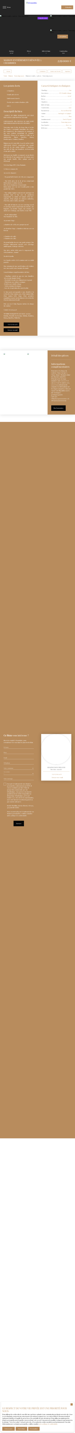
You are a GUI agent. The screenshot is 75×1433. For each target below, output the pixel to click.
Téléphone (7, 763)
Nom (5, 752)
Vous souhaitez (7, 771)
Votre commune (8, 768)
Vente (5, 76)
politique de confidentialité (19, 816)
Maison (11, 76)
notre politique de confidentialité (48, 1424)
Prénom (6, 747)
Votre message (8, 778)
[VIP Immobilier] (39, 7)
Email (5, 758)
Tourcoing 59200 (19, 76)
